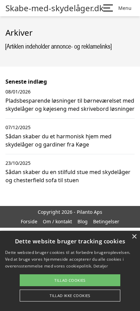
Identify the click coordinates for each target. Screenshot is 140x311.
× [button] (134, 236)
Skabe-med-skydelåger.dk (54, 8)
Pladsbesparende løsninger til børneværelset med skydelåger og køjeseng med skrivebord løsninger (70, 105)
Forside (29, 221)
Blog (82, 221)
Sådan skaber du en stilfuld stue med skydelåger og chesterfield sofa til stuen (67, 176)
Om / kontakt (57, 221)
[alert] (70, 271)
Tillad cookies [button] (70, 280)
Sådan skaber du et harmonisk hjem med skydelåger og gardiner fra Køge (58, 140)
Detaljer (100, 266)
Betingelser (106, 221)
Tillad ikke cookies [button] (70, 295)
